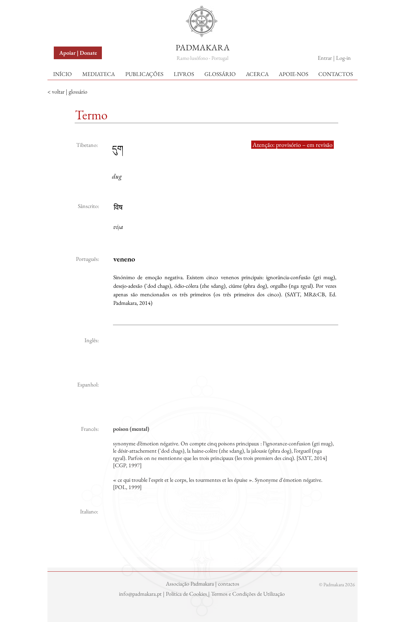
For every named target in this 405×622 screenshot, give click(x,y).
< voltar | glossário (67, 91)
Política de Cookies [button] (186, 593)
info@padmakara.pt (141, 593)
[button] (69, 12)
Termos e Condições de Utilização (248, 593)
